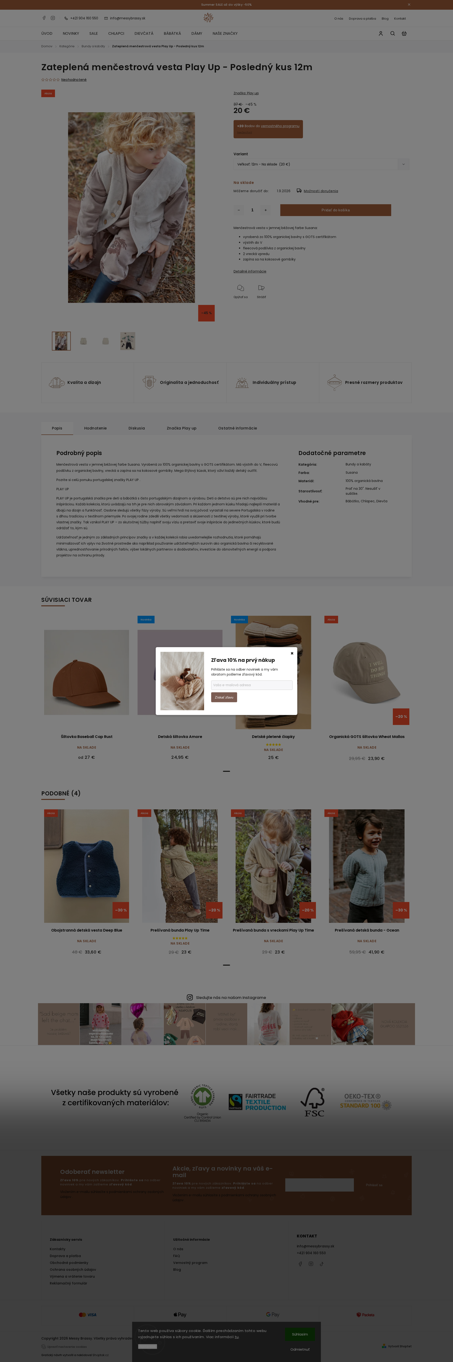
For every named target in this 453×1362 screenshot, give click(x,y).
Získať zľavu (224, 697)
